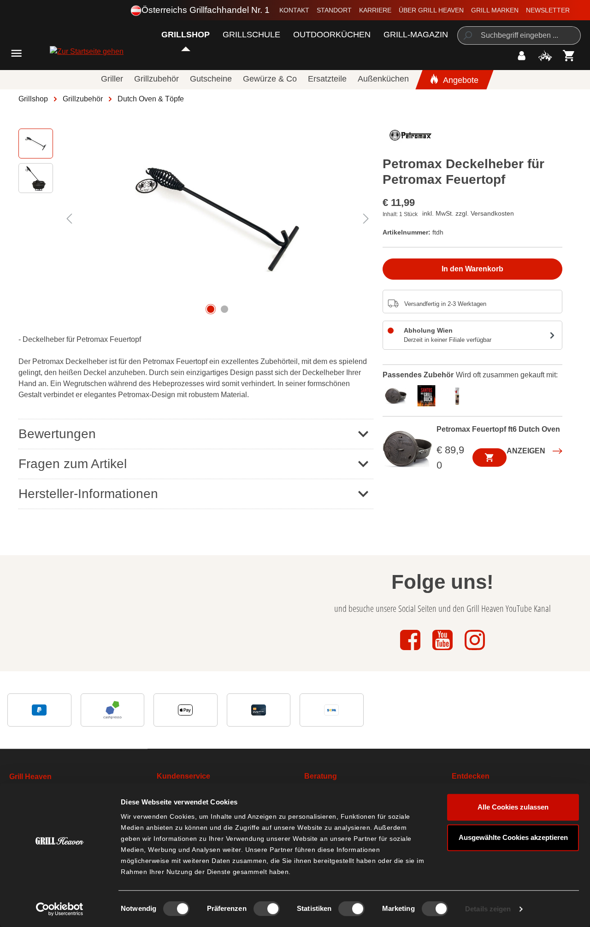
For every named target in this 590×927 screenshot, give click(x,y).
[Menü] (16, 53)
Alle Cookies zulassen (513, 807)
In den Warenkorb (472, 269)
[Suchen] (467, 35)
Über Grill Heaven (431, 10)
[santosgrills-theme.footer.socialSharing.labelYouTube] (443, 651)
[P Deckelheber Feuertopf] (217, 218)
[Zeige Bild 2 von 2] (224, 309)
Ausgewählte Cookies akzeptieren (513, 837)
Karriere (375, 10)
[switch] (267, 908)
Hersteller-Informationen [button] (88, 494)
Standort (334, 10)
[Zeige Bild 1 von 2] (210, 309)
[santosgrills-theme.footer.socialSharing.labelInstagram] (475, 651)
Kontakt (294, 10)
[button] (195, 434)
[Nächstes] (366, 219)
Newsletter (548, 10)
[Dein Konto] (521, 55)
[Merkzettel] (545, 55)
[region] (196, 218)
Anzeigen (526, 451)
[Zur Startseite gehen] (61, 51)
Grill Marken (495, 10)
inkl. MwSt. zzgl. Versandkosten (468, 213)
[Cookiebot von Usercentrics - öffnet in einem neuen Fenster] (59, 909)
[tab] (398, 395)
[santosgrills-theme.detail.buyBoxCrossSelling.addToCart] (489, 457)
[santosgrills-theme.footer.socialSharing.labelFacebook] (411, 651)
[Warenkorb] (569, 55)
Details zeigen (488, 909)
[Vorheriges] (69, 219)
